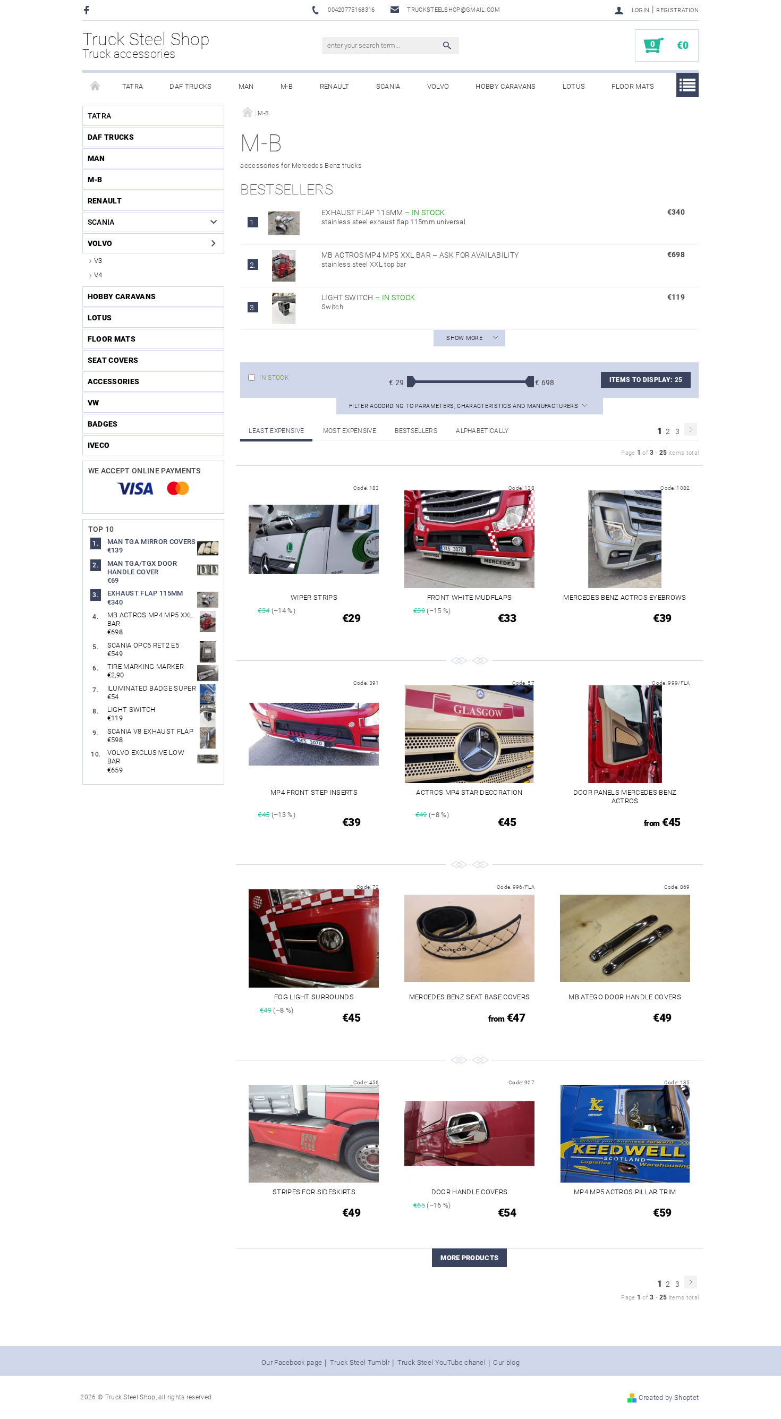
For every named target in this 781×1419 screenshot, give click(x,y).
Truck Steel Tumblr (360, 1362)
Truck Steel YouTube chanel (441, 1362)
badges (103, 424)
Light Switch (368, 297)
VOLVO (438, 86)
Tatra (132, 86)
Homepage (95, 86)
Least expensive (276, 431)
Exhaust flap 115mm (383, 212)
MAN (246, 86)
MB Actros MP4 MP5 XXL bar (420, 255)
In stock (274, 377)
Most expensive (349, 431)
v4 (98, 275)
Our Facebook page (291, 1362)
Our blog (506, 1362)
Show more (464, 338)
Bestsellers (416, 431)
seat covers (113, 360)
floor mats (633, 86)
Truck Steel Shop (146, 45)
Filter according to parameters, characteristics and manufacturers (464, 406)
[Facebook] (88, 9)
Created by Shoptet (669, 1397)
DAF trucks (190, 86)
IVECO (99, 445)
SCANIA (388, 86)
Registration (677, 10)
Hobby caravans (506, 86)
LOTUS (574, 86)
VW (93, 402)
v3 (98, 261)
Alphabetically (482, 431)
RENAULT (335, 86)
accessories (114, 381)
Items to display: (645, 380)
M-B (287, 86)
